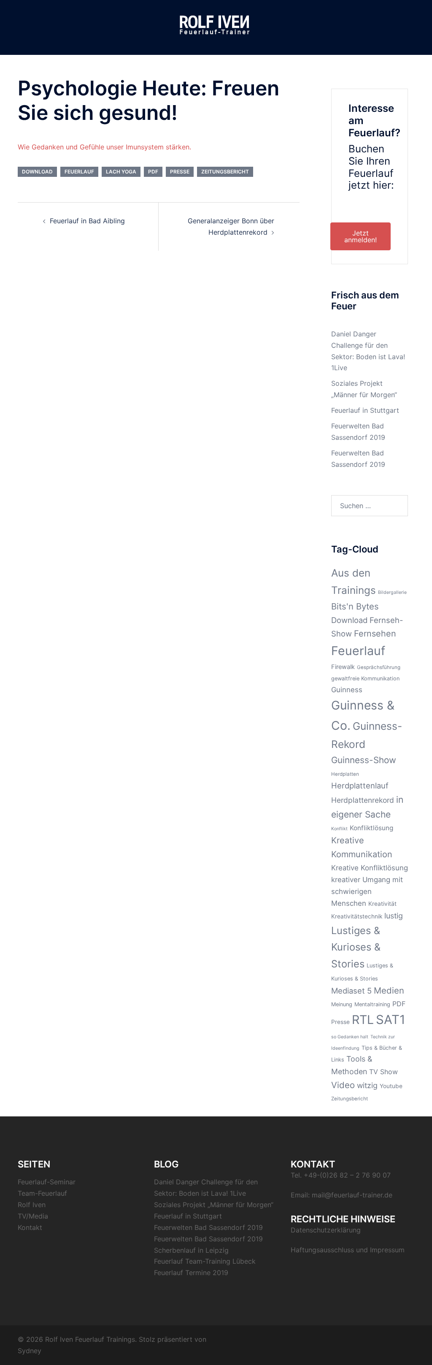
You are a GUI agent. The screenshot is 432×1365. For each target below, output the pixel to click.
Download (37, 171)
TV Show (383, 1071)
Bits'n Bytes (355, 606)
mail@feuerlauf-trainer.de (352, 1195)
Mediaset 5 (351, 990)
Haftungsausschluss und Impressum (348, 1250)
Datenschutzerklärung (326, 1230)
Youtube (391, 1086)
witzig (367, 1085)
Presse (179, 171)
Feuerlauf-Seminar (47, 1182)
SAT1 (390, 1019)
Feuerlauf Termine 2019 (191, 1272)
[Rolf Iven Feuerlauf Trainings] (216, 26)
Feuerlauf (79, 171)
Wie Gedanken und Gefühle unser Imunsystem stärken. (104, 147)
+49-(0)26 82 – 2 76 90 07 (347, 1175)
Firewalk (343, 667)
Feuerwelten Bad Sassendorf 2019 (208, 1227)
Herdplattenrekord (362, 800)
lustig (393, 915)
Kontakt (30, 1227)
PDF (153, 171)
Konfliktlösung (371, 828)
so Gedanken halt (349, 1037)
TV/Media (33, 1216)
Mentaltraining (372, 1004)
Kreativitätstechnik (356, 916)
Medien (389, 990)
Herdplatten (345, 774)
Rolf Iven (32, 1204)
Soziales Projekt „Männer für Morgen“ (213, 1204)
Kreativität (382, 903)
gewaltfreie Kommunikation (365, 678)
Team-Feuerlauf (42, 1193)
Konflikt (339, 828)
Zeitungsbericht (225, 171)
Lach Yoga (121, 171)
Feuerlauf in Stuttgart (365, 410)
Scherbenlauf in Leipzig (191, 1250)
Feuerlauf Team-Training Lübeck (205, 1261)
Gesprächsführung (378, 667)
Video (343, 1085)
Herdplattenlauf (360, 785)
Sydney (29, 1350)
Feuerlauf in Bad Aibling (87, 221)
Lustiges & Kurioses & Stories (356, 947)
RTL (363, 1019)
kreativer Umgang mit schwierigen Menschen (367, 891)
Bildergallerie (392, 592)
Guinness (346, 689)
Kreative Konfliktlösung (369, 868)
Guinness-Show (363, 760)
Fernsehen (375, 633)
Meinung (341, 1004)
